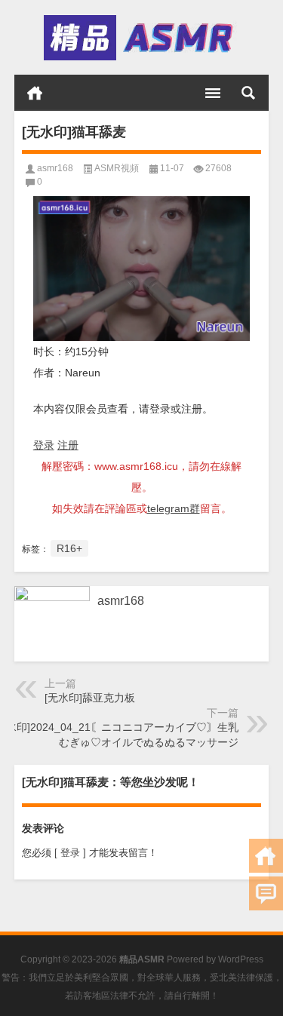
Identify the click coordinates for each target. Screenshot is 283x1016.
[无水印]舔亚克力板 (90, 698)
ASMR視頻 (116, 168)
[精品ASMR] (140, 37)
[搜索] (248, 93)
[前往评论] (266, 893)
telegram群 (173, 508)
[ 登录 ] (70, 852)
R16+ (69, 548)
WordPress (240, 959)
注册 (67, 445)
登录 (43, 445)
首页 (34, 93)
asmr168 (55, 168)
